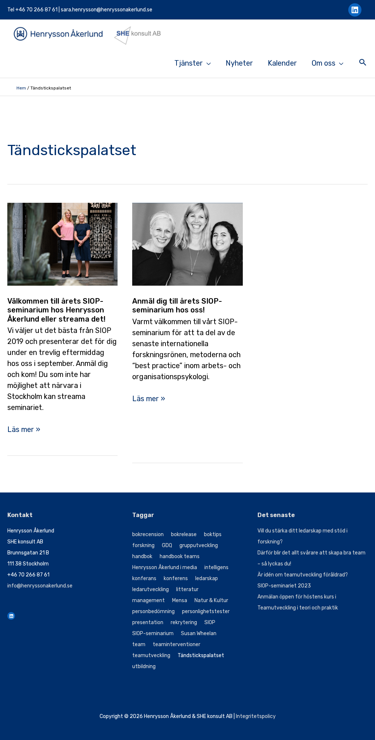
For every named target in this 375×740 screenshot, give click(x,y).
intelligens (216, 567)
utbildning (144, 666)
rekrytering (184, 622)
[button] (363, 63)
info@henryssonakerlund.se (40, 586)
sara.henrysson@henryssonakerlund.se (106, 10)
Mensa (179, 600)
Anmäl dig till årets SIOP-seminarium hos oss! (177, 306)
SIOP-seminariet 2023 (284, 586)
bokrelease (184, 534)
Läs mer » (23, 430)
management (148, 600)
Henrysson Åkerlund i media (164, 567)
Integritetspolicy (256, 716)
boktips (213, 534)
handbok (142, 556)
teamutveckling (151, 655)
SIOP (209, 622)
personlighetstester (206, 611)
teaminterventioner (176, 644)
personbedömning (153, 611)
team (138, 644)
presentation (147, 622)
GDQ (167, 545)
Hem (21, 88)
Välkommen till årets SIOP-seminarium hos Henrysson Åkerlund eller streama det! (56, 310)
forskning (143, 545)
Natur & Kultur (211, 600)
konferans (144, 578)
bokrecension (148, 534)
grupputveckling (198, 545)
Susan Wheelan (198, 633)
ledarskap (206, 578)
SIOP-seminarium (153, 633)
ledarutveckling (150, 589)
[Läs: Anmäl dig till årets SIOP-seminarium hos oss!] (187, 243)
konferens (176, 578)
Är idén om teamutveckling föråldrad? (302, 575)
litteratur (187, 589)
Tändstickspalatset (201, 655)
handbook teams (180, 556)
